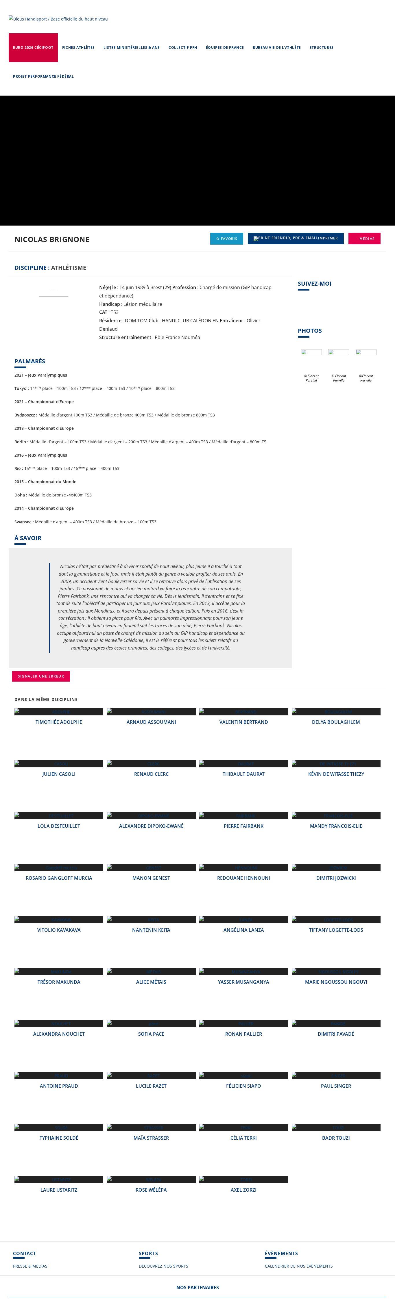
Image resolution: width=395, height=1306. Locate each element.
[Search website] (84, 76)
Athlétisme (68, 267)
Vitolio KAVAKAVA (59, 930)
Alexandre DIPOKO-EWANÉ (151, 826)
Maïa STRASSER (151, 1138)
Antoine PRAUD (59, 1086)
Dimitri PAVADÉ (336, 1034)
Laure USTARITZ (58, 1190)
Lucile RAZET (151, 1086)
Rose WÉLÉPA (151, 1190)
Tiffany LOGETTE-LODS (336, 930)
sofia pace (151, 1034)
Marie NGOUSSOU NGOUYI (336, 982)
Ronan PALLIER (243, 1034)
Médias (366, 238)
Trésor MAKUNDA (59, 982)
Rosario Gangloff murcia (59, 878)
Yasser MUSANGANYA (243, 982)
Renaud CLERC (151, 774)
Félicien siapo (243, 1086)
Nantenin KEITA (151, 930)
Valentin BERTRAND (243, 722)
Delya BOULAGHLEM (336, 722)
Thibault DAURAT (244, 774)
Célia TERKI (243, 1138)
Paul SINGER (336, 1086)
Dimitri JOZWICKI (336, 878)
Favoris (229, 238)
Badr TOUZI (336, 1138)
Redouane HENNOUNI (243, 878)
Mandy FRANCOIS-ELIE (336, 826)
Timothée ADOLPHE (59, 722)
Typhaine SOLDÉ (59, 1138)
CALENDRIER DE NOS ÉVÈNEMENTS (299, 1266)
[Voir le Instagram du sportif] (319, 312)
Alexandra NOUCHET (59, 1034)
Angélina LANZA (244, 930)
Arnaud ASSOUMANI (151, 722)
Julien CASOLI (59, 774)
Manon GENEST (151, 878)
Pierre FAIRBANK (243, 826)
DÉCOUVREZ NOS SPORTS (163, 1266)
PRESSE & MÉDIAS (30, 1266)
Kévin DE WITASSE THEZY (336, 774)
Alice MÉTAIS (151, 982)
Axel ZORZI (243, 1190)
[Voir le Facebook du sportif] (301, 312)
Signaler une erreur (41, 676)
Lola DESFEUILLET (59, 826)
